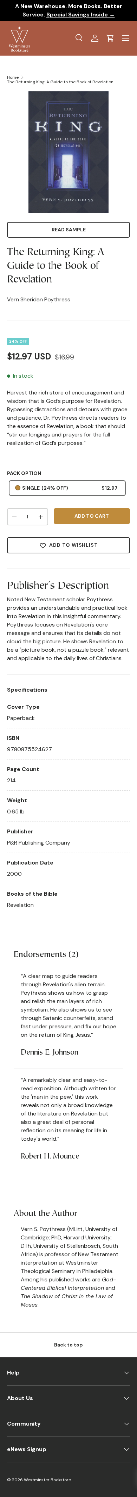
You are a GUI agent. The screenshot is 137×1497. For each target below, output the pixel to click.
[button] (110, 38)
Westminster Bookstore (47, 1480)
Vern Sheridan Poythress (38, 299)
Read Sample (69, 229)
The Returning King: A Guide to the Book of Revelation (60, 82)
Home (13, 77)
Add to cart (91, 516)
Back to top (68, 1345)
